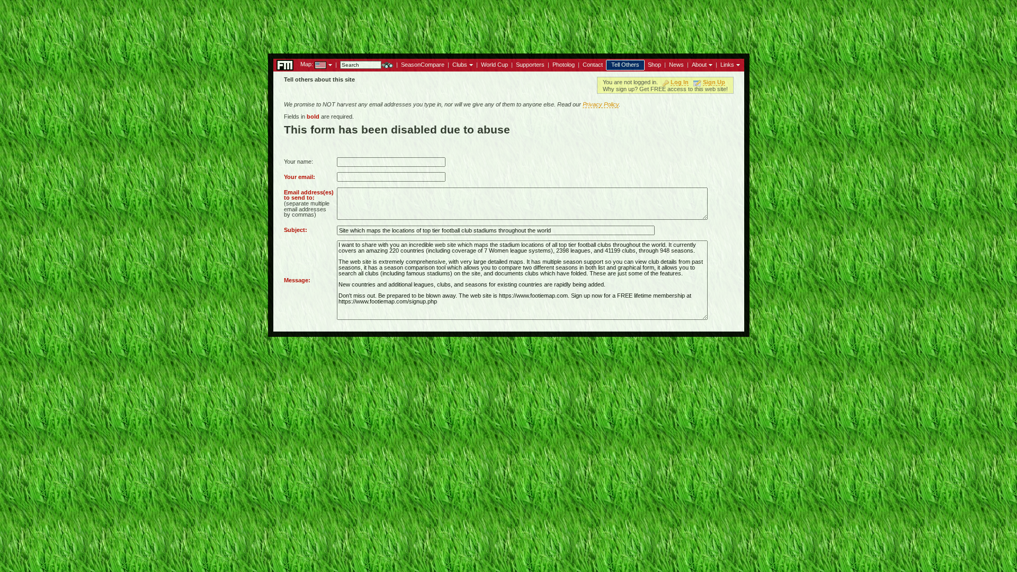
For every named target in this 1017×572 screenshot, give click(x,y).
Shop (654, 64)
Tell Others (625, 64)
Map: (306, 64)
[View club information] (470, 64)
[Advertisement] (508, 24)
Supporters (530, 64)
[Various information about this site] (709, 64)
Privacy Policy (601, 104)
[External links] (737, 64)
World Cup (494, 64)
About (699, 64)
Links (727, 64)
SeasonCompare (422, 64)
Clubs (459, 64)
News (676, 64)
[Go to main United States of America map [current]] (314, 64)
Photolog (563, 64)
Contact (593, 64)
